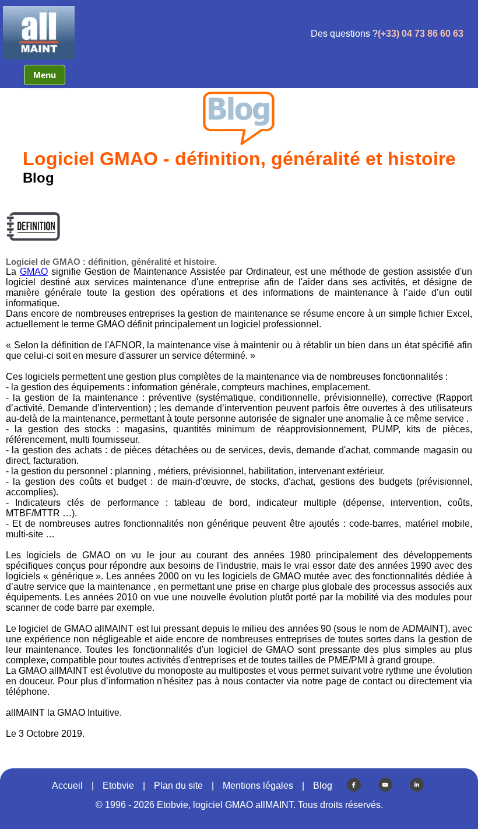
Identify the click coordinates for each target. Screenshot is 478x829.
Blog (322, 785)
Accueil (67, 785)
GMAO (34, 272)
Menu (44, 75)
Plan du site (178, 785)
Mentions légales (258, 785)
